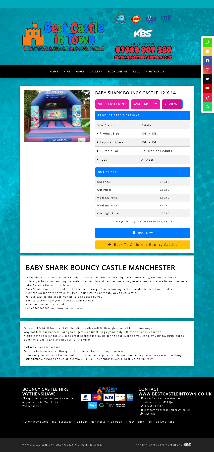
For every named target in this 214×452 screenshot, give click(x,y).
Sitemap (150, 413)
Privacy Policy (134, 421)
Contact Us (155, 71)
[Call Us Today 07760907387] (143, 50)
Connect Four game (62, 332)
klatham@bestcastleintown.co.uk (167, 409)
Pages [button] (79, 71)
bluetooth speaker (39, 335)
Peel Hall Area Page (160, 421)
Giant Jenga (99, 332)
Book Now (145, 233)
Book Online (118, 71)
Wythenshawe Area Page (39, 421)
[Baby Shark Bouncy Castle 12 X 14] (57, 116)
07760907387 (153, 406)
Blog (137, 71)
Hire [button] (67, 71)
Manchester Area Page (106, 421)
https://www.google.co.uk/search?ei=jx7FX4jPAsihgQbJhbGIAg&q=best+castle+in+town (93, 358)
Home (55, 72)
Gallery (96, 71)
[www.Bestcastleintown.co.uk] (63, 36)
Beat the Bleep (34, 339)
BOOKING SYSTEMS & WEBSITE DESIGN (159, 445)
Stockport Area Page (73, 421)
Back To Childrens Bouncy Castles (145, 244)
